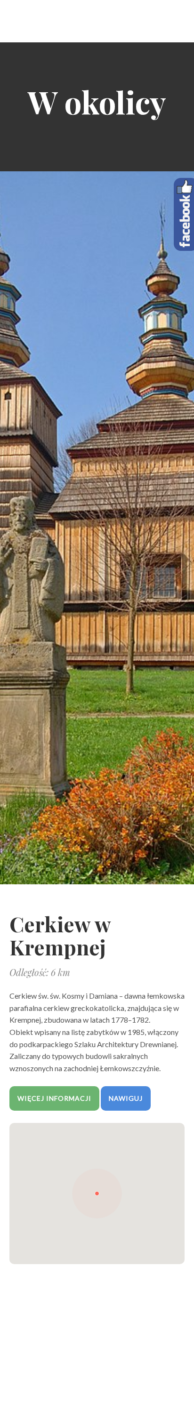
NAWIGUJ (126, 1098)
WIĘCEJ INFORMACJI (54, 1098)
